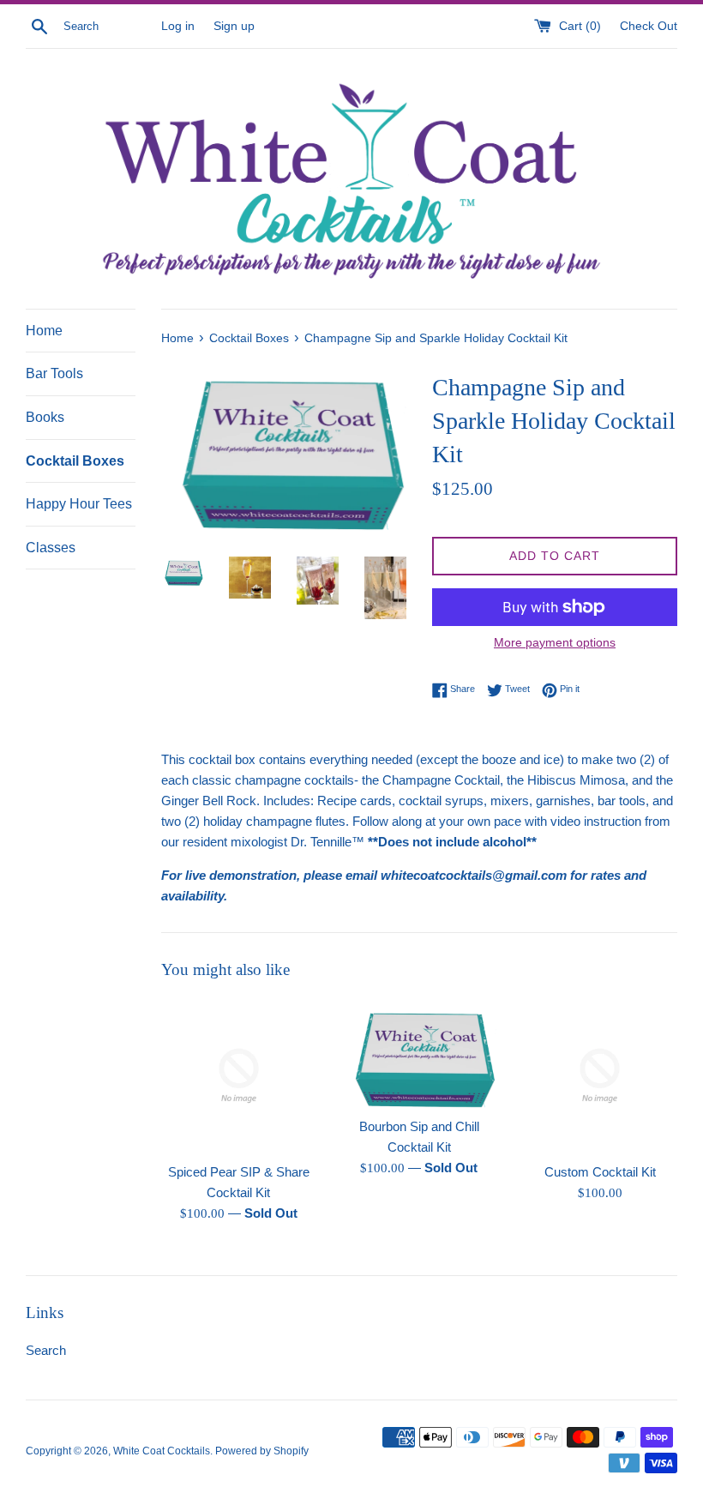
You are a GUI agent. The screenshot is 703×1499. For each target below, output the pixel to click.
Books (45, 417)
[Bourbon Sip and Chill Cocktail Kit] (419, 1053)
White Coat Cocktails (161, 1451)
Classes (50, 547)
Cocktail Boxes (75, 461)
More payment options (555, 642)
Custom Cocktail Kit (600, 1172)
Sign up (234, 26)
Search (46, 1350)
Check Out (648, 26)
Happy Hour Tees (79, 504)
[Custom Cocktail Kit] (599, 1075)
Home (44, 330)
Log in (178, 26)
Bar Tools (54, 373)
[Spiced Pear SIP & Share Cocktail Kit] (238, 1075)
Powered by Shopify (262, 1451)
